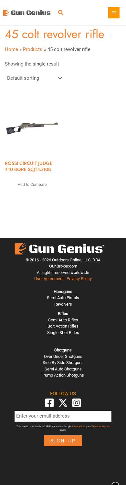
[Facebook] (49, 403)
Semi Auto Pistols (63, 297)
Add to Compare (32, 184)
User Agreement (49, 278)
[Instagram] (76, 403)
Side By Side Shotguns (63, 362)
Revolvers (63, 304)
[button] (61, 13)
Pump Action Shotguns (63, 375)
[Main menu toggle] (114, 12)
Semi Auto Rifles (63, 320)
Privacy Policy (79, 278)
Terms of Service (101, 426)
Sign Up (63, 441)
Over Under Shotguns (63, 356)
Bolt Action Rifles (63, 326)
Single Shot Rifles (63, 332)
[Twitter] (63, 403)
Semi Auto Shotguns (63, 369)
